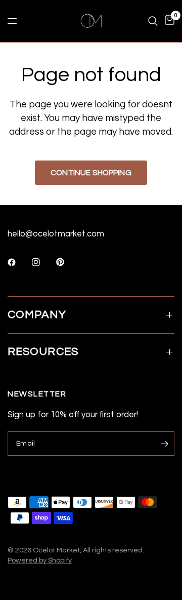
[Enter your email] (164, 443)
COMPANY (37, 315)
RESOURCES (43, 351)
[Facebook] (19, 262)
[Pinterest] (67, 262)
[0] (167, 21)
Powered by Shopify (40, 560)
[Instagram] (43, 262)
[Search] (153, 21)
